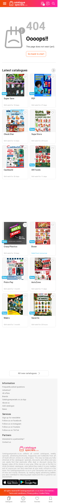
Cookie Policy (44, 493)
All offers (6, 393)
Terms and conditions (17, 493)
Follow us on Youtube (11, 427)
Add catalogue (8, 406)
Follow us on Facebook (11, 421)
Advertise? (6, 390)
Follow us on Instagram (11, 424)
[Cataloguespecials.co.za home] (18, 3)
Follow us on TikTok (10, 430)
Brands (5, 396)
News (4, 409)
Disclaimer (49, 491)
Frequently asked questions (13, 387)
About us (6, 403)
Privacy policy (32, 493)
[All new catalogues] (53, 70)
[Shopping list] (48, 3)
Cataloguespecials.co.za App (14, 399)
